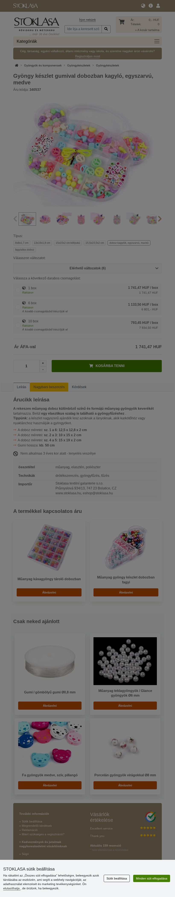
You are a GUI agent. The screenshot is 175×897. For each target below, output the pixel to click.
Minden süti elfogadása (151, 878)
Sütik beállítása (116, 878)
